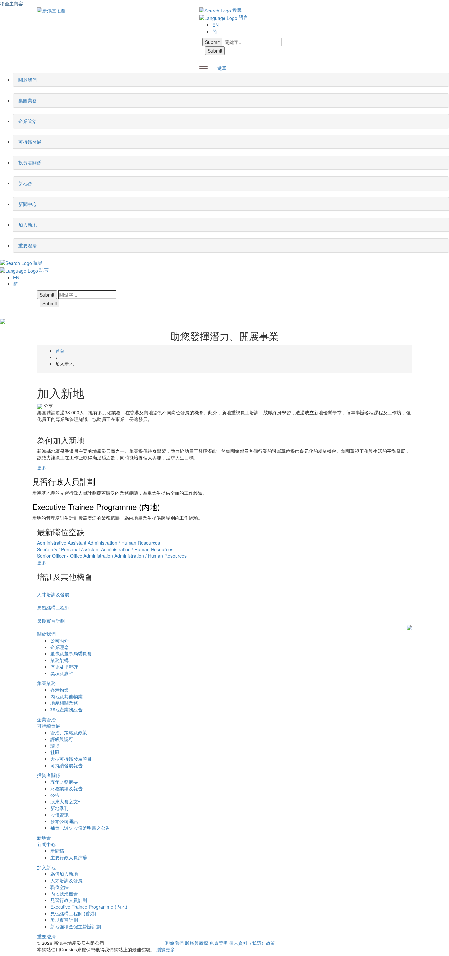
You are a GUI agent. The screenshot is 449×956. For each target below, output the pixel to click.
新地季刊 (59, 808)
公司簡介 (59, 640)
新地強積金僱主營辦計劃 (75, 926)
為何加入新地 (64, 873)
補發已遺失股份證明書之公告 (80, 827)
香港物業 (59, 689)
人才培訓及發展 (53, 594)
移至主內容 (11, 3)
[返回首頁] (51, 10)
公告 (54, 795)
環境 (54, 745)
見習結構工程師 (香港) (73, 913)
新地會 (44, 837)
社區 (54, 752)
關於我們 (46, 633)
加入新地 (46, 867)
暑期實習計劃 (51, 620)
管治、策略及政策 (68, 732)
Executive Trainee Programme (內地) (96, 506)
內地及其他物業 (66, 696)
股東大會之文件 (66, 801)
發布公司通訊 (64, 821)
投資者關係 (48, 775)
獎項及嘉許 (61, 673)
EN (215, 24)
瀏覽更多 (165, 949)
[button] (38, 79)
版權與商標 (196, 943)
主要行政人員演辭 (68, 857)
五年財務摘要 (64, 781)
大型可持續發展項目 (71, 758)
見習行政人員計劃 (63, 481)
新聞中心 (46, 844)
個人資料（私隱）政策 (252, 943)
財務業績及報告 (66, 788)
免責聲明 (218, 943)
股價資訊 (59, 814)
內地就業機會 (64, 893)
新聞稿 (57, 850)
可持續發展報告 (66, 765)
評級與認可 (61, 739)
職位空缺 (59, 887)
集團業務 (46, 683)
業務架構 (59, 660)
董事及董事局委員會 (71, 653)
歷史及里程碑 (64, 666)
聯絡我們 (174, 943)
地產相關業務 (64, 702)
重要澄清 (46, 936)
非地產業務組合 (66, 709)
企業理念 (59, 647)
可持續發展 (48, 726)
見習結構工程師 (53, 607)
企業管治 (46, 719)
